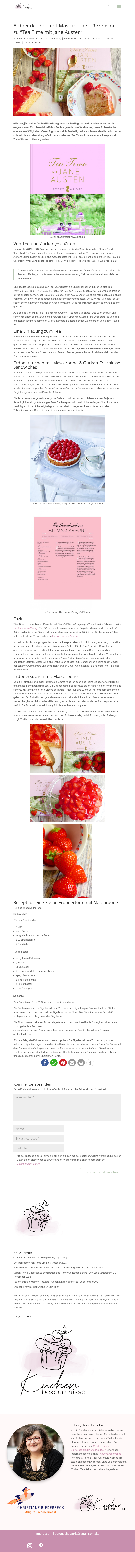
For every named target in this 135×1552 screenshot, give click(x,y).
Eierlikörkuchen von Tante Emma (31, 1262)
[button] (45, 1062)
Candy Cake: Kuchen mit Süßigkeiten (34, 1257)
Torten (17, 42)
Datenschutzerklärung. (29, 1163)
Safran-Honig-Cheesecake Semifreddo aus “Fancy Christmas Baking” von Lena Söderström (63, 1272)
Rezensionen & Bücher (87, 38)
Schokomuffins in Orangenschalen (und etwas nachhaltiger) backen (50, 1267)
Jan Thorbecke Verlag (25, 628)
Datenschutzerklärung (70, 1533)
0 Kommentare (33, 42)
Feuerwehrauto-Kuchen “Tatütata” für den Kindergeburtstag (46, 1281)
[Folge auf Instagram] (30, 1546)
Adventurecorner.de (110, 1454)
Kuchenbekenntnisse (31, 38)
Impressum (44, 1533)
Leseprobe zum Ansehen (65, 636)
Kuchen (68, 38)
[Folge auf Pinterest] (41, 1546)
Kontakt (93, 1533)
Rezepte (108, 38)
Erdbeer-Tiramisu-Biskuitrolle (29, 1287)
